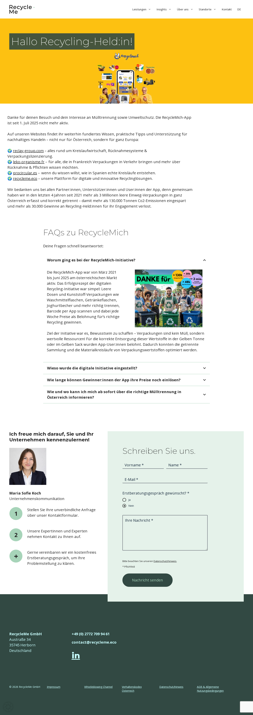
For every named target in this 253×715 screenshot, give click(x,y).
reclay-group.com (28, 150)
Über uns (183, 9)
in (76, 655)
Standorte (205, 9)
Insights (162, 9)
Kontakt (227, 9)
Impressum (53, 687)
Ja (129, 500)
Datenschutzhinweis (165, 561)
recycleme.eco (25, 178)
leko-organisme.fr (28, 161)
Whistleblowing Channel (98, 687)
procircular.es (25, 172)
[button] (8, 707)
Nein (131, 505)
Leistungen (139, 9)
